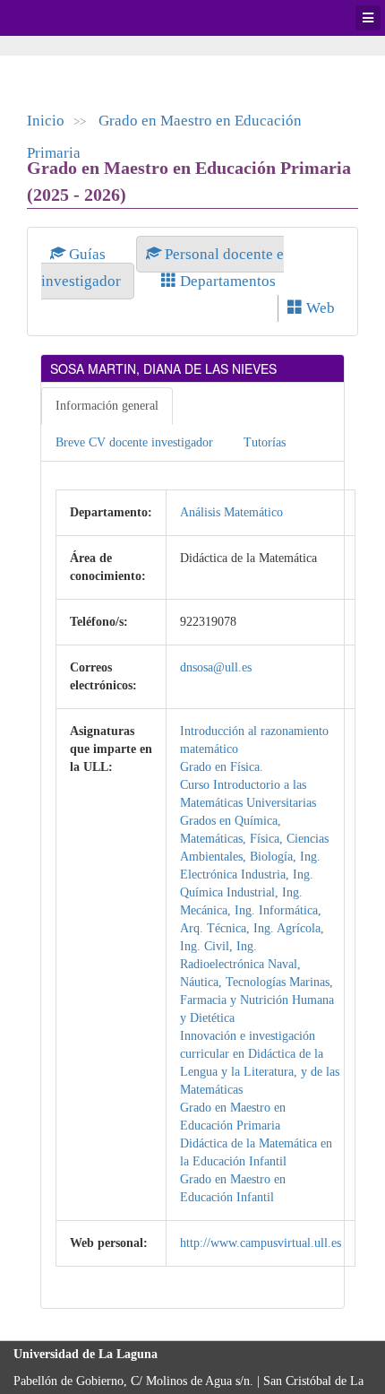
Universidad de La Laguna (62, 18)
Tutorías (265, 442)
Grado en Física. (221, 767)
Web (319, 307)
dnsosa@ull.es (216, 667)
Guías (87, 254)
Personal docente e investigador (162, 268)
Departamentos (226, 281)
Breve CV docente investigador (134, 442)
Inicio (45, 120)
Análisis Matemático (231, 512)
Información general (107, 405)
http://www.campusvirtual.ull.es (260, 1243)
